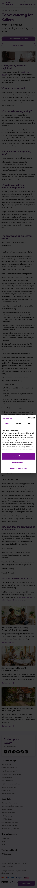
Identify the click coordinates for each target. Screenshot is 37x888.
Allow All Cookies (18, 456)
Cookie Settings (17, 462)
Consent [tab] (6, 423)
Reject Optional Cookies (18, 468)
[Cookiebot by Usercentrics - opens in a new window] (26, 418)
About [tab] (30, 423)
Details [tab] (18, 423)
